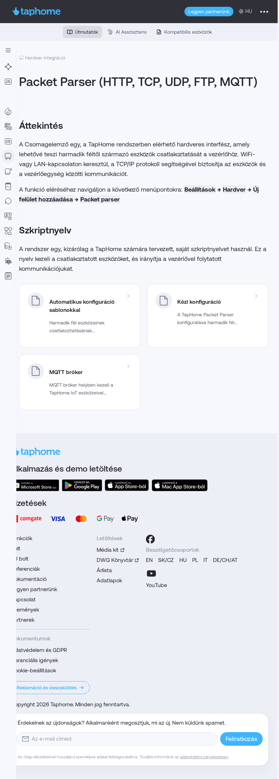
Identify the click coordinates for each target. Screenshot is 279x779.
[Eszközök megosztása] (8, 171)
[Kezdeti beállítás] (8, 96)
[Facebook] (150, 539)
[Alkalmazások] (8, 81)
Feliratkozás (241, 738)
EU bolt (20, 558)
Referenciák (25, 569)
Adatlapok (109, 580)
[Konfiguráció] (8, 126)
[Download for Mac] (180, 485)
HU (183, 560)
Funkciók (21, 538)
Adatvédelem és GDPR (39, 650)
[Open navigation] (8, 50)
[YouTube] (151, 573)
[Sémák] (8, 231)
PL (195, 560)
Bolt (15, 548)
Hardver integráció (45, 57)
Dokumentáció (29, 579)
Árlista (104, 570)
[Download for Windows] (35, 485)
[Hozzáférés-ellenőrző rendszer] (8, 216)
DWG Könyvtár (115, 560)
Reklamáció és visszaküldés (47, 687)
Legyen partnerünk (208, 11)
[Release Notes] (8, 276)
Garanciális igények (34, 660)
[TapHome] (36, 11)
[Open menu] (264, 11)
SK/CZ (166, 560)
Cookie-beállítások (33, 670)
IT (205, 560)
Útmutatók (86, 32)
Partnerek (22, 620)
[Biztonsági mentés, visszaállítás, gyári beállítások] (8, 201)
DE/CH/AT (225, 560)
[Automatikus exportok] (8, 246)
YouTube (156, 585)
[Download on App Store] (127, 485)
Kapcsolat (23, 599)
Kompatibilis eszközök (188, 32)
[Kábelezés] (8, 66)
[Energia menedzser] (8, 261)
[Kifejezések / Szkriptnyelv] (8, 186)
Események (25, 609)
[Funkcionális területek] (8, 111)
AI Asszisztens (131, 32)
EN (149, 560)
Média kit (108, 550)
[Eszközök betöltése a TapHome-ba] (8, 156)
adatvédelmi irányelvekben (204, 757)
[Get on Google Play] (82, 485)
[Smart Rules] (8, 141)
